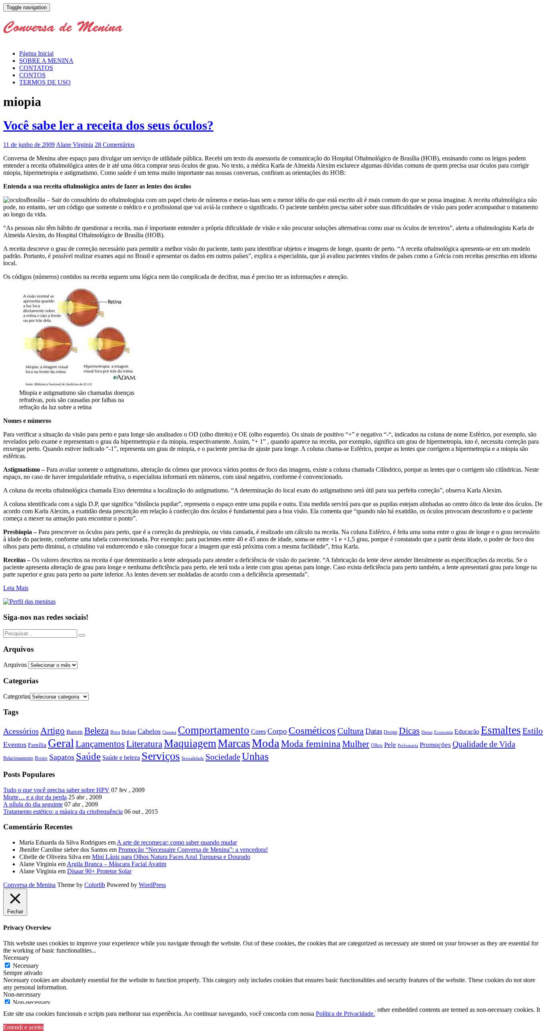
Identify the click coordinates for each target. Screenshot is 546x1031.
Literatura (144, 744)
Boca (115, 732)
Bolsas (129, 732)
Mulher (355, 744)
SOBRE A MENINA (46, 60)
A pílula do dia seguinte (33, 804)
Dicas (409, 731)
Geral (61, 743)
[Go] (82, 635)
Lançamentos (100, 744)
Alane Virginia (74, 144)
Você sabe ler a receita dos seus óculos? (108, 125)
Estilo (532, 731)
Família (37, 745)
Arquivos (15, 664)
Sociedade (222, 757)
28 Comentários (115, 144)
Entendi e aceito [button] (23, 1027)
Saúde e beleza (121, 757)
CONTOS (32, 75)
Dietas (426, 732)
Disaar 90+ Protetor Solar (99, 871)
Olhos (377, 745)
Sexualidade (192, 758)
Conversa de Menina (29, 884)
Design (390, 732)
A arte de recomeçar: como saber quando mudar (177, 842)
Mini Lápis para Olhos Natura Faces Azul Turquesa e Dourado (171, 856)
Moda (265, 743)
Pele (390, 745)
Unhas (255, 756)
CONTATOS (36, 67)
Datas (373, 731)
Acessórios (21, 731)
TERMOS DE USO (45, 82)
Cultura (350, 731)
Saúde (88, 756)
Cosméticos (312, 730)
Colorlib (94, 884)
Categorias (16, 696)
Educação (466, 731)
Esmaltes (501, 730)
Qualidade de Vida (483, 744)
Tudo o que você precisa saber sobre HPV (56, 790)
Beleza (96, 731)
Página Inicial (36, 53)
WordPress (152, 884)
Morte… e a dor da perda (35, 797)
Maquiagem (190, 743)
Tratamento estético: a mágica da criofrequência (63, 811)
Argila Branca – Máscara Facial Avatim (116, 864)
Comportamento (213, 730)
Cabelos (149, 731)
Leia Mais (15, 588)
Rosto (41, 758)
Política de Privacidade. (345, 1013)
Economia (443, 732)
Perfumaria (408, 745)
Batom (74, 731)
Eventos (14, 745)
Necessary (26, 965)
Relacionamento (18, 758)
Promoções (435, 745)
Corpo (277, 731)
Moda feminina (311, 744)
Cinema (169, 732)
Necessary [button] (16, 957)
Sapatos (61, 757)
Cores (258, 731)
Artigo (52, 731)
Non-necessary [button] (22, 994)
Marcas (234, 743)
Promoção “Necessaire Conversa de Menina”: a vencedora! (193, 849)
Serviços (160, 756)
